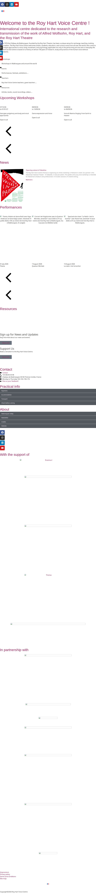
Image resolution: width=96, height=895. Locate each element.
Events (4, 69)
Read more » (29, 180)
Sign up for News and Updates (19, 334)
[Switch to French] (3, 11)
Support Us (7, 348)
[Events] (1, 67)
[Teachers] (1, 77)
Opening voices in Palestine (36, 170)
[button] (48, 131)
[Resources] (1, 86)
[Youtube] (2, 448)
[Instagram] (2, 437)
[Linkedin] (2, 442)
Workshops (6, 59)
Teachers (5, 78)
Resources (5, 87)
